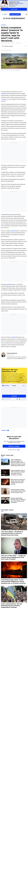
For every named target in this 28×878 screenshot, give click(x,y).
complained (4, 93)
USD (23, 385)
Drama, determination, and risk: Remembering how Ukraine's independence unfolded (11, 605)
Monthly (6, 385)
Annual (14, 385)
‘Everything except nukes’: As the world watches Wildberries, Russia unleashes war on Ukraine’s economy (13, 581)
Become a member (14, 446)
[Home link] (14, 18)
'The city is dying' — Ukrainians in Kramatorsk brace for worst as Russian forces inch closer (12, 533)
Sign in (18, 449)
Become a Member (15, 14)
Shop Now (14, 9)
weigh (3, 99)
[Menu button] (26, 14)
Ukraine (3, 25)
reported (12, 230)
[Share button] (25, 46)
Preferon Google (8, 46)
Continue (14, 396)
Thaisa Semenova (7, 50)
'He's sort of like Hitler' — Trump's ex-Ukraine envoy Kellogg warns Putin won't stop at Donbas (13, 557)
